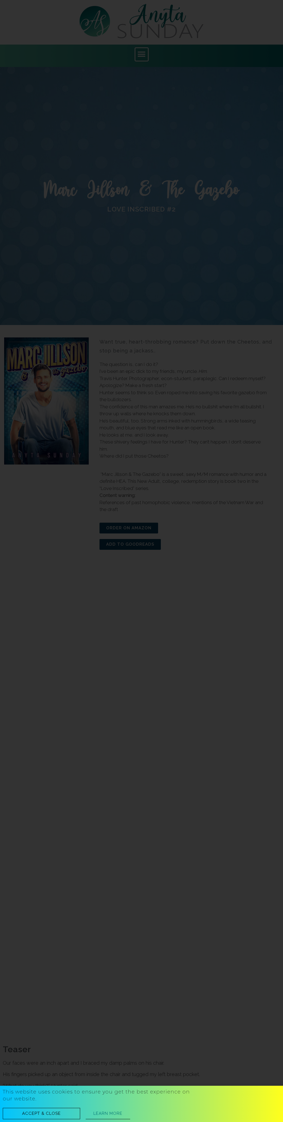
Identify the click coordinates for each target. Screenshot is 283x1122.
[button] (41, 1113)
